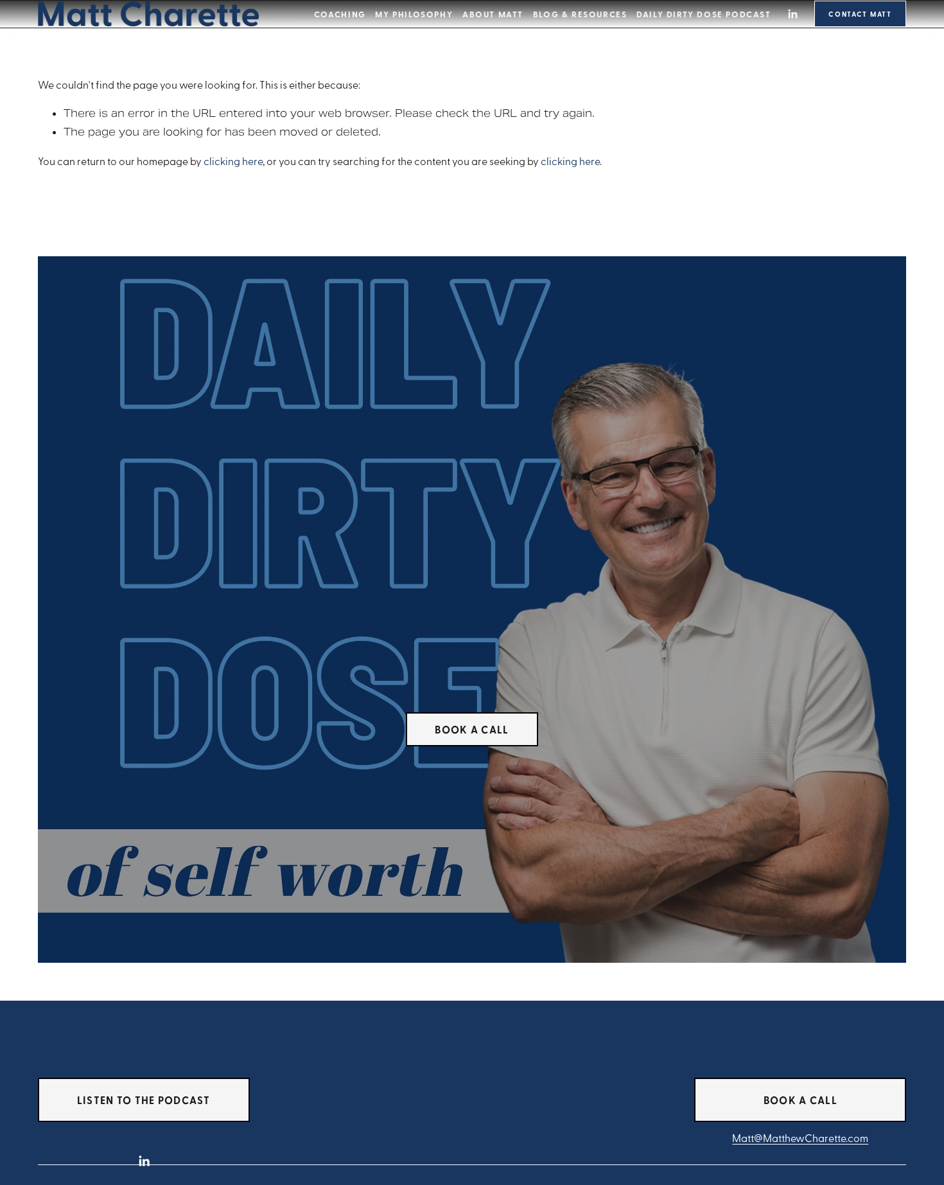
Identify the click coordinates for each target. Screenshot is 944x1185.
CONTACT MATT (860, 14)
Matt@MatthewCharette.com (800, 1138)
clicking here (233, 161)
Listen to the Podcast (144, 1100)
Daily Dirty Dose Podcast (703, 14)
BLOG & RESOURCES (580, 14)
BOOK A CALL (472, 729)
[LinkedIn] (792, 14)
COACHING (340, 14)
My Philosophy (414, 14)
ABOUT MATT (492, 14)
